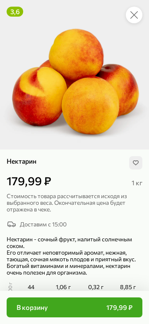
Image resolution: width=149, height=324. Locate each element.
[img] (135, 162)
